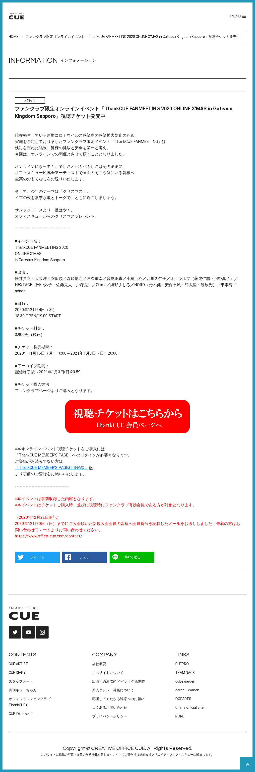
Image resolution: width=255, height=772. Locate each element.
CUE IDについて (21, 714)
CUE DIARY (17, 673)
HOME (13, 37)
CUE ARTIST (18, 664)
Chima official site (189, 707)
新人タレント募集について (113, 690)
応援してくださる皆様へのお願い (118, 699)
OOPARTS (183, 699)
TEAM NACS (185, 673)
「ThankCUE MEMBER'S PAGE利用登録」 (51, 467)
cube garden (185, 681)
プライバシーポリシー (109, 716)
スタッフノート (21, 681)
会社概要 (99, 664)
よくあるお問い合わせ (109, 707)
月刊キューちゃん (23, 690)
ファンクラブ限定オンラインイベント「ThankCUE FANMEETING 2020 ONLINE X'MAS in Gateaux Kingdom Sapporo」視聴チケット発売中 (132, 37)
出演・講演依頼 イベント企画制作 (118, 681)
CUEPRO (182, 664)
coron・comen (187, 690)
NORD (180, 716)
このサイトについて (108, 673)
